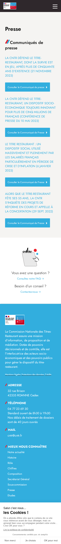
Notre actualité (16, 452)
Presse (11, 490)
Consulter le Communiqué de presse (26, 87)
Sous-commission (17, 485)
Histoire (12, 458)
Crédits (48, 374)
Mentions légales (13, 374)
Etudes (11, 495)
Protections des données (33, 374)
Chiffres (12, 468)
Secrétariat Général (18, 479)
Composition (15, 474)
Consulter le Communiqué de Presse (26, 132)
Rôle (10, 463)
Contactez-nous (29, 292)
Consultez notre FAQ (29, 279)
